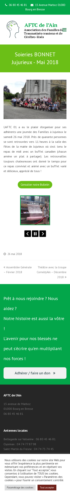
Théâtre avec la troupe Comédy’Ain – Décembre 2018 (51, 272)
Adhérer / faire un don (32, 373)
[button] (64, 29)
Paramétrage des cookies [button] (20, 487)
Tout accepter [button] (47, 487)
